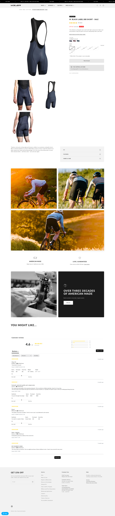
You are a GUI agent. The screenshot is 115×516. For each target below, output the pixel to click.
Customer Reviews (90, 481)
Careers (43, 493)
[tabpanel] (57, 407)
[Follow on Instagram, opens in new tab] (12, 506)
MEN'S (42, 5)
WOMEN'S (50, 5)
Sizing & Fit (44, 484)
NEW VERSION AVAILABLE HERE (77, 34)
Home (20, 9)
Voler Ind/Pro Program (46, 486)
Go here (67, 475)
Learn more (87, 264)
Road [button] (13, 371)
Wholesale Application (46, 491)
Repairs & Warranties (46, 479)
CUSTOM (59, 5)
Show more (57, 457)
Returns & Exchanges (46, 482)
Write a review (100, 350)
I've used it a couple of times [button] (18, 418)
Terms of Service (45, 498)
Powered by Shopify (21, 511)
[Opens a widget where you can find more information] (5, 513)
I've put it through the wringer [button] (18, 395)
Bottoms (28, 9)
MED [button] (31, 395)
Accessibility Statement (47, 500)
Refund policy (44, 495)
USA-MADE (32, 1)
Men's (24, 9)
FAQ (42, 475)
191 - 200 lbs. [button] (31, 371)
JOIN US (68, 302)
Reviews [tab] (15, 351)
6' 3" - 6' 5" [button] (37, 371)
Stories (88, 479)
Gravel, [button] (27, 418)
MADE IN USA (69, 5)
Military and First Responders (48, 488)
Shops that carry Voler (91, 482)
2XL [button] (17, 371)
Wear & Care (44, 477)
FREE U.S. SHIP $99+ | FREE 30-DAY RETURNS (10, 1)
